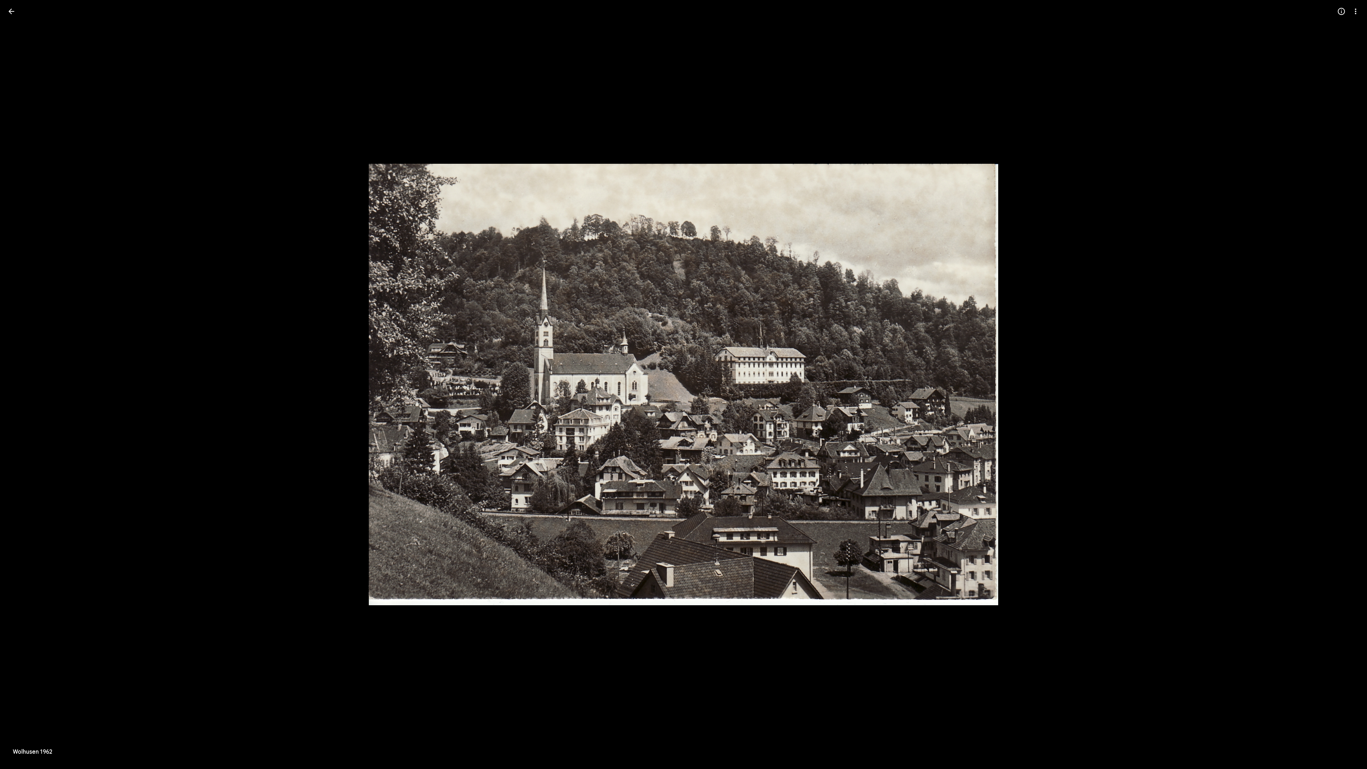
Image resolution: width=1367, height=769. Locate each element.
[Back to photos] (11, 11)
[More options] (1355, 11)
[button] (20, 384)
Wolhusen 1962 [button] (32, 751)
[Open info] (1341, 11)
